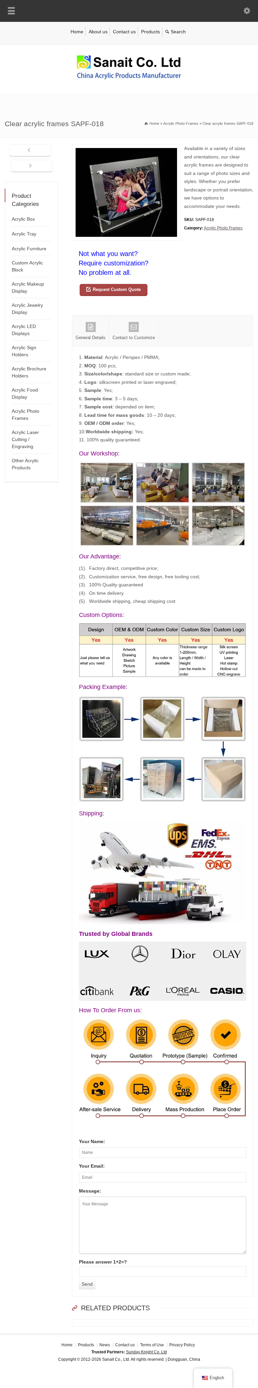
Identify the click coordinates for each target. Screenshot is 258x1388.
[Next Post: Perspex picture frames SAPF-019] (32, 166)
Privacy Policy (182, 1345)
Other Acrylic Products (25, 464)
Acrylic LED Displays (24, 330)
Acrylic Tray (24, 233)
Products (150, 31)
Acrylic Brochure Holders (29, 372)
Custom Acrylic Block (27, 266)
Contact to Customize (134, 337)
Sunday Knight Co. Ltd (146, 1352)
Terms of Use (152, 1345)
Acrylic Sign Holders (24, 351)
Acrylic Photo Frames (223, 228)
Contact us (124, 31)
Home (77, 31)
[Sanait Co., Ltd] (129, 80)
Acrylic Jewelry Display (27, 308)
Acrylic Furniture (29, 248)
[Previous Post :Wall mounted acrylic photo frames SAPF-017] (30, 150)
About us (98, 31)
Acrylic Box (23, 219)
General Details (90, 337)
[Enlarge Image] (126, 148)
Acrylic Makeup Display (28, 287)
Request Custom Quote (117, 289)
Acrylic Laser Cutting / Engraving (25, 439)
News (104, 1345)
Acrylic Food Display (25, 393)
